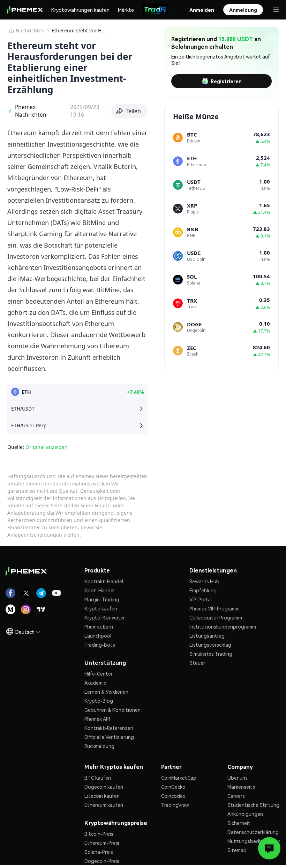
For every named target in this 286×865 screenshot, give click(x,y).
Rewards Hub (204, 581)
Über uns (237, 777)
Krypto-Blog (98, 701)
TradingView (175, 805)
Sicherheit (238, 823)
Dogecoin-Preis (101, 861)
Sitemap (237, 850)
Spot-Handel (99, 590)
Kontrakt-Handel (103, 581)
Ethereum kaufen (103, 805)
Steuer (197, 663)
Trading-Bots (99, 644)
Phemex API (97, 719)
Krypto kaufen (100, 608)
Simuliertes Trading (210, 653)
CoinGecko (173, 787)
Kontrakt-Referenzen (108, 728)
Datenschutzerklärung (253, 832)
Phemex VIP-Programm (214, 608)
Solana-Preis (98, 852)
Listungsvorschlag (210, 644)
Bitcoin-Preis (98, 834)
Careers (236, 796)
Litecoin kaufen (102, 796)
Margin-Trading (101, 599)
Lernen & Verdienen (106, 691)
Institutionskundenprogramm (222, 626)
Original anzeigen (46, 447)
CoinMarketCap (178, 777)
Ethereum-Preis (101, 843)
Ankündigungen (245, 814)
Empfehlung (203, 590)
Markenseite (241, 787)
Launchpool (97, 635)
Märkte (126, 10)
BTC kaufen (97, 777)
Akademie (95, 682)
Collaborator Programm (215, 617)
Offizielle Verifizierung (109, 737)
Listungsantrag (207, 635)
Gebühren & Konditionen (112, 710)
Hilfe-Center (98, 673)
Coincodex (173, 796)
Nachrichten (30, 30)
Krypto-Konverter (104, 617)
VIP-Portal (200, 599)
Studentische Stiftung (253, 805)
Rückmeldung (99, 746)
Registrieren (226, 81)
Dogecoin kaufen (103, 787)
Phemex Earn (98, 626)
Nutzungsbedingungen (253, 841)
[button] (129, 111)
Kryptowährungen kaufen (80, 10)
